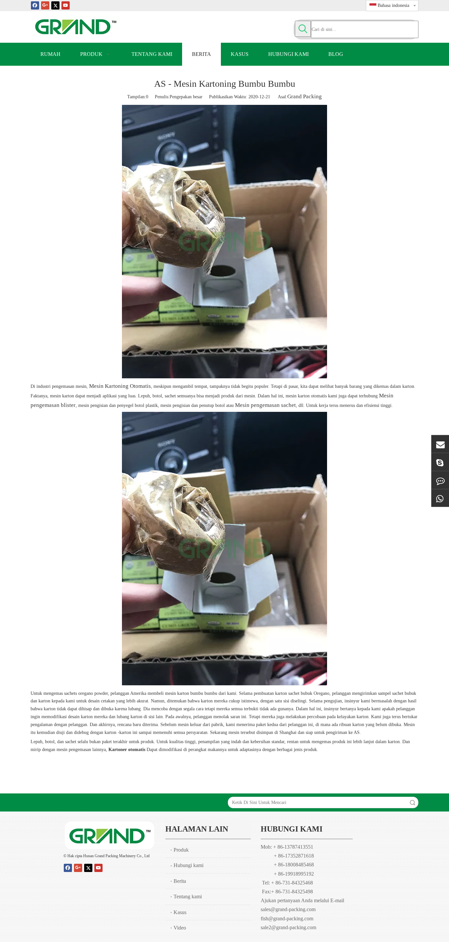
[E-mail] (440, 444)
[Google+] (45, 5)
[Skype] (440, 462)
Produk (181, 850)
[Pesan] (440, 480)
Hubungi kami (188, 865)
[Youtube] (65, 5)
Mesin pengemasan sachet (265, 405)
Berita (180, 881)
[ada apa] (440, 498)
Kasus (180, 912)
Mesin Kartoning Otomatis (120, 386)
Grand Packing (304, 96)
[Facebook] (35, 5)
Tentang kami (188, 896)
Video (180, 927)
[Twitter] (55, 5)
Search (412, 802)
